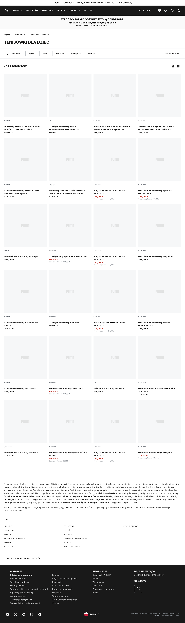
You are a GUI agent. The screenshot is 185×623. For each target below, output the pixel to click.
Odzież (67, 530)
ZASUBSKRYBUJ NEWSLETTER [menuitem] (149, 575)
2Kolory (142, 185)
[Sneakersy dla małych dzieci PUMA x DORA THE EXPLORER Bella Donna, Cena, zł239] (70, 168)
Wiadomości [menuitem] (98, 582)
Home (7, 34)
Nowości (68, 542)
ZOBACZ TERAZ (83, 25)
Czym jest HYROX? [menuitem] (101, 575)
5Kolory (7, 251)
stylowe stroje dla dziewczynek (26, 496)
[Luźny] (178, 66)
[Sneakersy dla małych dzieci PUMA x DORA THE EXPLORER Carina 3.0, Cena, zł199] (159, 104)
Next (6, 519)
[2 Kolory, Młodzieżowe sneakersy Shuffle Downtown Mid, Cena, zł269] (159, 300)
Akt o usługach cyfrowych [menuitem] (64, 599)
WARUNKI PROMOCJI (100, 25)
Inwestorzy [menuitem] (97, 585)
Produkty (9, 534)
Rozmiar (16, 53)
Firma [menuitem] (95, 578)
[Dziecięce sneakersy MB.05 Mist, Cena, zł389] (25, 364)
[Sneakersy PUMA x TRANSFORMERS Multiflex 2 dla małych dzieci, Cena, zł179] (25, 104)
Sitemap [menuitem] (56, 603)
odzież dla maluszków (106, 493)
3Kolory (52, 317)
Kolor (31, 53)
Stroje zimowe (130, 526)
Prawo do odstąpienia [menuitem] (62, 589)
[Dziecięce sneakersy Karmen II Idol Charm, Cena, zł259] (25, 300)
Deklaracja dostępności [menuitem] (21, 599)
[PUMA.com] (6, 10)
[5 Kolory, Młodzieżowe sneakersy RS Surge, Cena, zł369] (25, 232)
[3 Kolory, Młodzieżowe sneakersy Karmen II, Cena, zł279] (25, 428)
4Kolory (52, 383)
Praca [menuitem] (95, 592)
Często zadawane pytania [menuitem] (64, 578)
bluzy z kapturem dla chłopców (80, 496)
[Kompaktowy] (173, 66)
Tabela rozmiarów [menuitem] (60, 596)
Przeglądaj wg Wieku (14, 538)
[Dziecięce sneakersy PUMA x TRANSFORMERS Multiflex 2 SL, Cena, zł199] (70, 104)
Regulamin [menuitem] (57, 582)
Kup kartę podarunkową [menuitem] (21, 592)
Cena (89, 53)
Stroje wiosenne (72, 546)
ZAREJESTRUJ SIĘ (124, 3)
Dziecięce (20, 34)
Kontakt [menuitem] (56, 575)
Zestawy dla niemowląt (75, 538)
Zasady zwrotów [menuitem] (18, 578)
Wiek (58, 53)
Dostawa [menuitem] (56, 592)
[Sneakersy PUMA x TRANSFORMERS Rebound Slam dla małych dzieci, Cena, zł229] (115, 104)
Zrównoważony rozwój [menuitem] (103, 589)
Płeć (45, 53)
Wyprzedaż (69, 526)
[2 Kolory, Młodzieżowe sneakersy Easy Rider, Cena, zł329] (159, 232)
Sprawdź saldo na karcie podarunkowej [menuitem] (29, 589)
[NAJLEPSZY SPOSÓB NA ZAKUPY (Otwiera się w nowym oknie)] (138, 589)
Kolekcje (73, 53)
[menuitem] (17, 10)
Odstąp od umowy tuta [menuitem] (21, 575)
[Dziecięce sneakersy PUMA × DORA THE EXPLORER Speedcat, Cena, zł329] (25, 168)
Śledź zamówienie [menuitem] (60, 585)
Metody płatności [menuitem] (18, 585)
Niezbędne (68, 534)
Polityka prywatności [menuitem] (20, 582)
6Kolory (97, 185)
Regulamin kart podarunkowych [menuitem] (25, 603)
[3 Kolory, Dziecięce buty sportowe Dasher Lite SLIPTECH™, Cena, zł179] (159, 366)
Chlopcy (8, 526)
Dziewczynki (10, 530)
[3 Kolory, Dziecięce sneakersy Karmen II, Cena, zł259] (70, 298)
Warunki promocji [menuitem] (18, 596)
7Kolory (52, 251)
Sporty (7, 542)
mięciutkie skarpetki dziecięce (94, 502)
